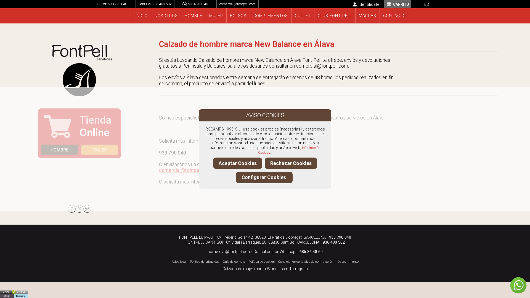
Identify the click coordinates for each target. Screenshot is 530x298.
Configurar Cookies (264, 177)
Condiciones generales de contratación (305, 262)
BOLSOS (238, 16)
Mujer (216, 16)
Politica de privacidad (204, 262)
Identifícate (369, 4)
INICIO (142, 16)
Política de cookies (261, 262)
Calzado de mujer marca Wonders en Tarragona (265, 269)
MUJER (99, 150)
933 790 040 (117, 4)
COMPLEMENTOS (270, 16)
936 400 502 (161, 4)
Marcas (367, 16)
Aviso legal (179, 262)
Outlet (303, 16)
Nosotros (166, 16)
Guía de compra (234, 262)
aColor (7, 296)
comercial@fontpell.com (237, 4)
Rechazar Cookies (291, 163)
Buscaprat (20, 296)
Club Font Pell (335, 16)
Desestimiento (348, 262)
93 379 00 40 (198, 4)
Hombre (193, 16)
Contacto (394, 16)
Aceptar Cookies (238, 163)
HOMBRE (59, 150)
